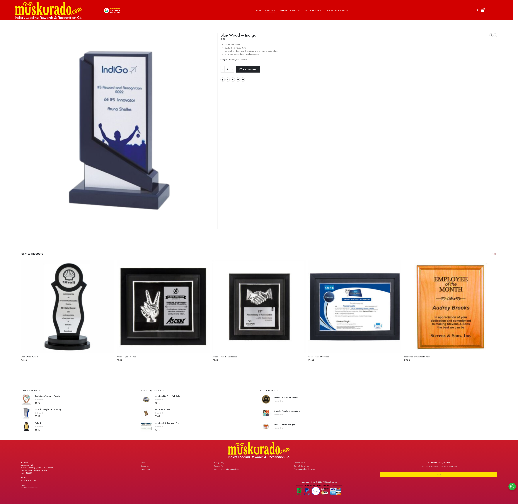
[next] (495, 35)
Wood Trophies (241, 60)
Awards (269, 10)
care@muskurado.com (29, 487)
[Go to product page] (67, 306)
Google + (238, 79)
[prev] (491, 35)
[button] (477, 10)
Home (259, 10)
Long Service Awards (336, 10)
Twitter (227, 79)
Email (243, 79)
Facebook (222, 79)
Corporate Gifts (288, 10)
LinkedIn (233, 79)
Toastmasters (311, 10)
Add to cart (249, 69)
